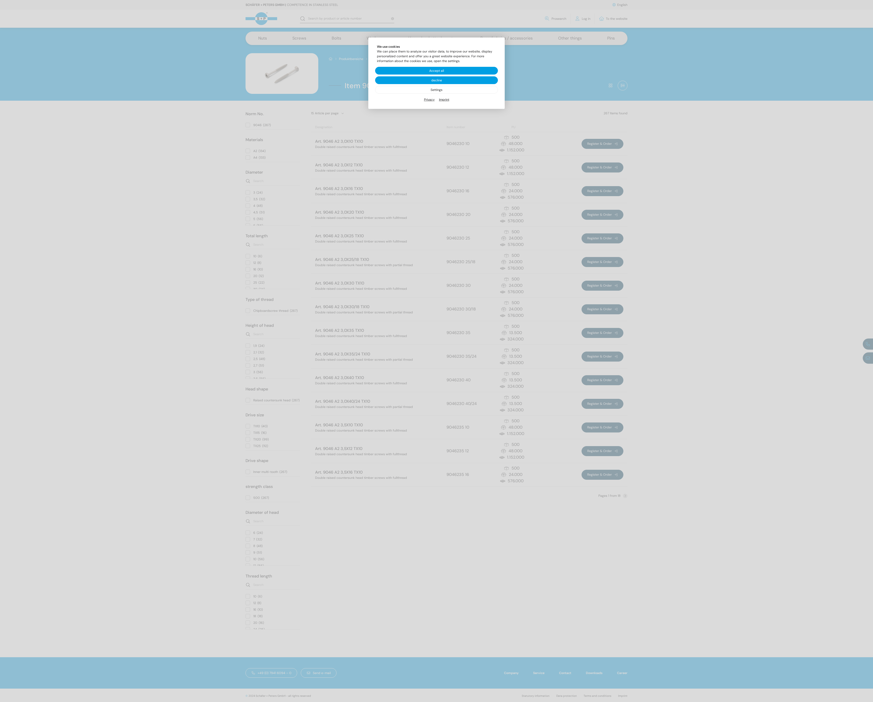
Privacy (429, 99)
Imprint (444, 99)
